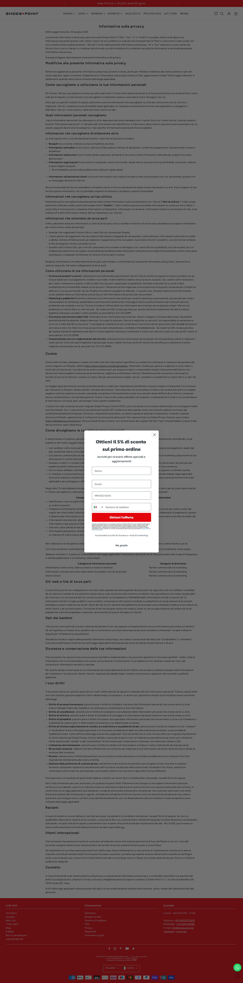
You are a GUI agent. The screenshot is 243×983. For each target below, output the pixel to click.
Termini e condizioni (97, 529)
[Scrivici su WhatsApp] (237, 967)
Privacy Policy (145, 528)
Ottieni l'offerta (121, 517)
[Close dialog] (154, 435)
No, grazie (122, 545)
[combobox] (98, 507)
